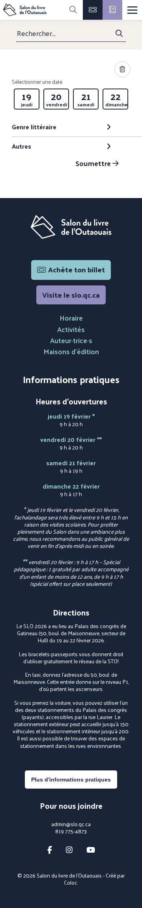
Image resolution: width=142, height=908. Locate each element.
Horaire (71, 317)
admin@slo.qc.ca (71, 824)
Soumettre (93, 163)
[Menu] (132, 10)
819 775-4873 (71, 831)
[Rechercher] (73, 10)
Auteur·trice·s (71, 340)
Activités (71, 329)
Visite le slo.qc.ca (71, 294)
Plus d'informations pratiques (71, 779)
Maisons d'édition (71, 351)
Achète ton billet (76, 269)
